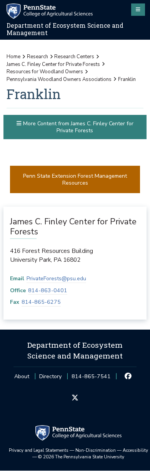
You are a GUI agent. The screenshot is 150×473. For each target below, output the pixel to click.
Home (13, 56)
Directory (50, 376)
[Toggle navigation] (138, 9)
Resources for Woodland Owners (45, 71)
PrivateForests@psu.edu (56, 278)
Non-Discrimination (95, 450)
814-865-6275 (41, 302)
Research (37, 56)
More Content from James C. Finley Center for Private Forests (77, 127)
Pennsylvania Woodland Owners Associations (59, 79)
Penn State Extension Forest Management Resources (75, 179)
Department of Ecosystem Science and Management (65, 29)
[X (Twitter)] (74, 398)
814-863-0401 (47, 290)
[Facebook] (128, 376)
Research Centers (74, 56)
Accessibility (135, 450)
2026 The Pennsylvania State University (81, 457)
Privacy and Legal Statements (38, 450)
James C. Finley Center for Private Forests (53, 64)
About (21, 376)
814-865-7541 (91, 379)
